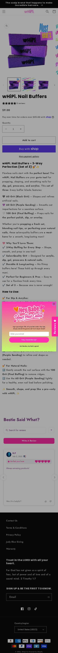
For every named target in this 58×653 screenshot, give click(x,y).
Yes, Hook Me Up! (29, 340)
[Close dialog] (54, 304)
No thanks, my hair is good (28, 346)
